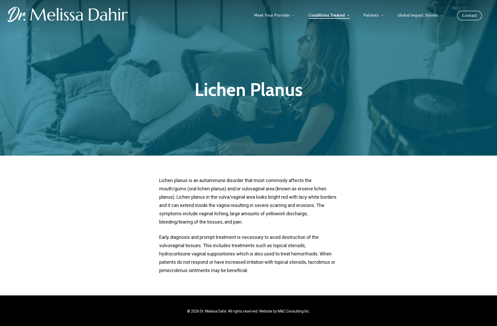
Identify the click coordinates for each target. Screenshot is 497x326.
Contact (469, 15)
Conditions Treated (327, 15)
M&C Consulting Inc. (294, 311)
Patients (371, 15)
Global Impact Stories (418, 15)
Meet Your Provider (272, 15)
